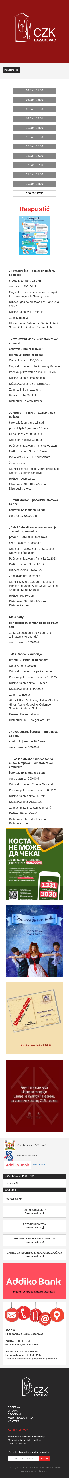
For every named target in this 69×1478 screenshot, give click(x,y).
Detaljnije (34, 855)
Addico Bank (39, 1164)
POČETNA (14, 1407)
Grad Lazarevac (17, 1443)
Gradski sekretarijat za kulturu (24, 1440)
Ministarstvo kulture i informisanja (26, 1436)
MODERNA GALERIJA (20, 1417)
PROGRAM (14, 1414)
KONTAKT (13, 1421)
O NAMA (13, 1410)
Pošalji (44, 1458)
